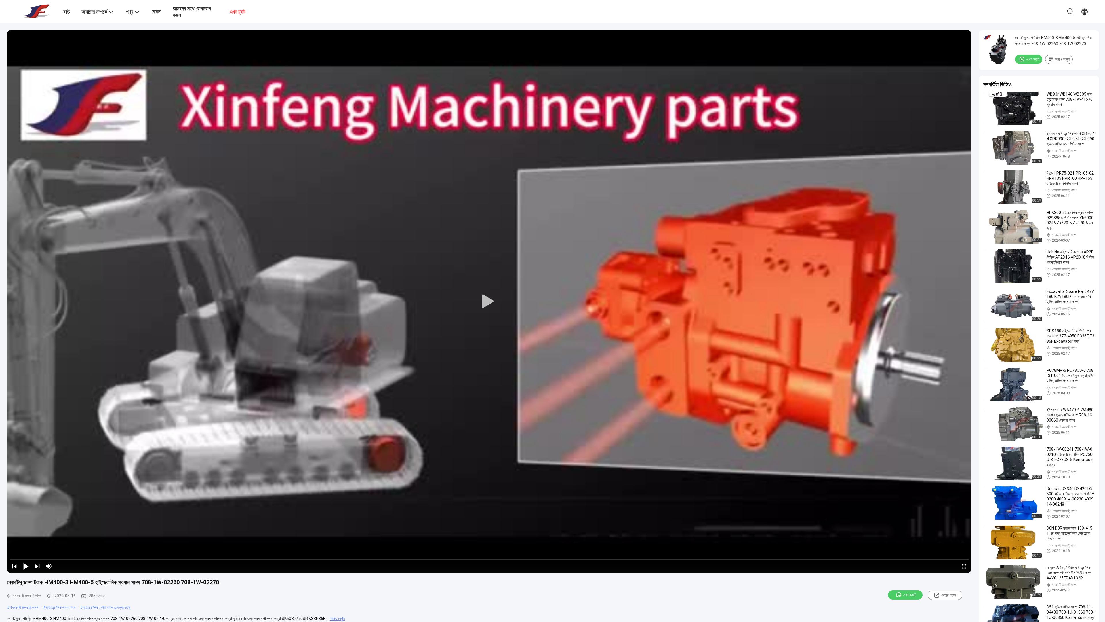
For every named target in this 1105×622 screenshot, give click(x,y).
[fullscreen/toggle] (964, 566)
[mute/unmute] (49, 566)
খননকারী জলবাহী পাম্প (24, 607)
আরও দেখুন (337, 618)
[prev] (14, 566)
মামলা (156, 11)
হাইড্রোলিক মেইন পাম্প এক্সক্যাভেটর (106, 607)
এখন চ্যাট (909, 595)
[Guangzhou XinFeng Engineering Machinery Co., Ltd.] (36, 11)
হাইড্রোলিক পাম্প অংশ (60, 607)
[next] (37, 566)
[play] (489, 301)
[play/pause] (26, 566)
